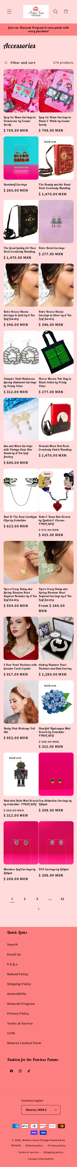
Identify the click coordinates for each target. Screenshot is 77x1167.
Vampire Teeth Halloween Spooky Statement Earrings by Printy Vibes (20, 382)
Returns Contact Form (24, 1043)
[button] (9, 11)
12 (62, 898)
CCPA (11, 1033)
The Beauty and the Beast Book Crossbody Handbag (55, 186)
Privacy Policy (18, 1013)
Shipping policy (53, 1152)
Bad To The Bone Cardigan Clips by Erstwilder (20, 518)
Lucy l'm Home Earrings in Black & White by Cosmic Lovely (55, 120)
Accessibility (16, 993)
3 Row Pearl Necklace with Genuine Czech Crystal (20, 666)
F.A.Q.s (12, 964)
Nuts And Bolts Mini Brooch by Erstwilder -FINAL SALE (21, 802)
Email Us (14, 954)
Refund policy (34, 1145)
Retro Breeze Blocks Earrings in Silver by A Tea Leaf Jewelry (55, 315)
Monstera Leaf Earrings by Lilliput (20, 871)
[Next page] (38, 909)
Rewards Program (21, 1003)
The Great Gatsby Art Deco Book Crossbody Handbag (20, 249)
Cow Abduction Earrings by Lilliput (55, 802)
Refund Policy (17, 974)
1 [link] (12, 898)
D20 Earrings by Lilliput (54, 869)
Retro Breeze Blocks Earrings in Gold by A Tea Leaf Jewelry (19, 315)
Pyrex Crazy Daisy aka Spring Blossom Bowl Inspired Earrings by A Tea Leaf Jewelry (55, 594)
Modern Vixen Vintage (36, 1140)
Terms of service (28, 1152)
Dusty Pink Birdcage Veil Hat (19, 730)
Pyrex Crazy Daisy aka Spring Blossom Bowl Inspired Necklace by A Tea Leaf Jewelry (20, 594)
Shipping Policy (19, 984)
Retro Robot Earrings (52, 248)
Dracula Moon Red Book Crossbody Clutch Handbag (55, 447)
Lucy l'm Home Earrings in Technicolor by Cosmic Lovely (20, 120)
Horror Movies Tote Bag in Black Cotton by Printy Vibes (55, 382)
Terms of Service (20, 1023)
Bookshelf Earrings (15, 184)
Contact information (41, 1158)
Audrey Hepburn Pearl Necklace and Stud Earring (55, 666)
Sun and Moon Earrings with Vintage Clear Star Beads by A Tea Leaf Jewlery (18, 451)
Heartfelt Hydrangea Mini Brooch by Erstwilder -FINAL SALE (55, 732)
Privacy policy (57, 1145)
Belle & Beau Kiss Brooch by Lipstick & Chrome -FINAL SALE (54, 520)
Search (12, 944)
